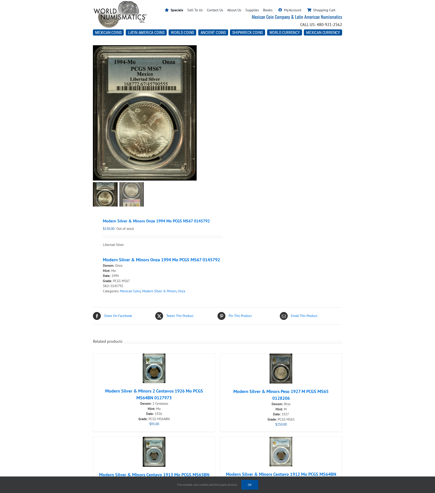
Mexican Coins (130, 291)
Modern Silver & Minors (159, 291)
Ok (250, 485)
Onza (181, 291)
